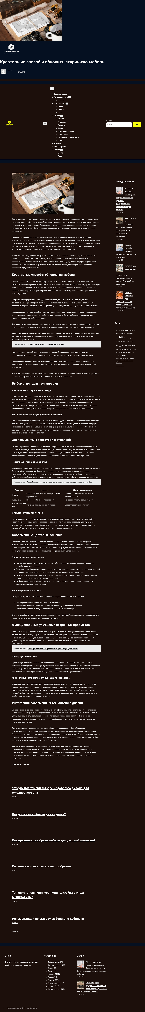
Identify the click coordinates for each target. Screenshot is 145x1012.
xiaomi (129, 352)
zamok (119, 355)
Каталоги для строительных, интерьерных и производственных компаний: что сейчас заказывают (126, 275)
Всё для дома (53, 962)
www (123, 352)
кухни (124, 355)
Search (109, 121)
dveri (121, 333)
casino (122, 330)
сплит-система (120, 366)
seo (123, 345)
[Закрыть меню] (52, 88)
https (122, 337)
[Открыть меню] (45, 123)
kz (116, 341)
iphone (132, 338)
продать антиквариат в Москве (125, 358)
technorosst (130, 349)
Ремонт (51, 980)
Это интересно (54, 989)
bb (116, 330)
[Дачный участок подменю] (69, 97)
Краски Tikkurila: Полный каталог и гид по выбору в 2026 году (126, 251)
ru (120, 345)
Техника (51, 986)
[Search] (137, 124)
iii (128, 338)
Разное (51, 977)
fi (124, 333)
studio (121, 349)
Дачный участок (54, 965)
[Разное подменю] (61, 150)
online (131, 341)
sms (126, 345)
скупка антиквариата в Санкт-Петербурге (124, 362)
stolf (117, 349)
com (127, 330)
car (119, 330)
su (125, 349)
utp (135, 349)
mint (127, 341)
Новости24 (52, 974)
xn (133, 352)
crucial (131, 330)
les (121, 341)
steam (133, 345)
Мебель (15, 931)
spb (129, 345)
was (117, 352)
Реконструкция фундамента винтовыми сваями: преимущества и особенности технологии (126, 227)
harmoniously (131, 333)
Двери (50, 968)
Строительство (54, 983)
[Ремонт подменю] (61, 116)
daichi (118, 333)
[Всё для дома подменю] (66, 103)
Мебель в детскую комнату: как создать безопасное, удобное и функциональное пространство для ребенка (91, 968)
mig (124, 341)
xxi (116, 355)
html (117, 338)
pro (117, 345)
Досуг (50, 971)
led (119, 341)
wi (119, 352)
